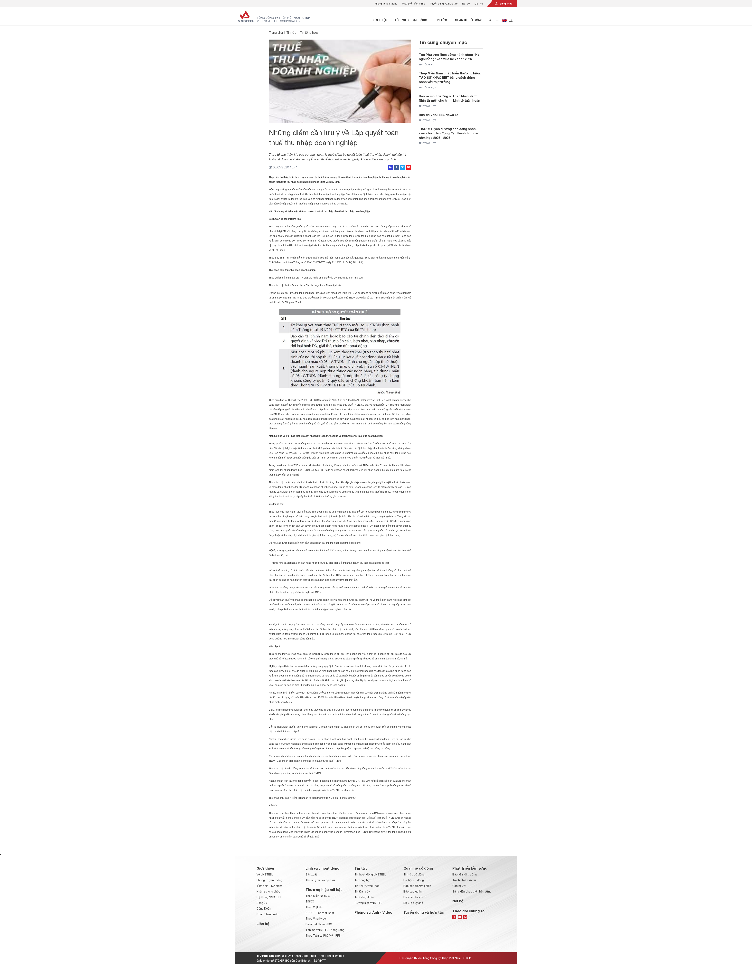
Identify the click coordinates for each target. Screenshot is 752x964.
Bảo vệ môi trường (464, 874)
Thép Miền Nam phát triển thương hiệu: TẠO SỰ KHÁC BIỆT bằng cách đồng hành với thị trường (450, 77)
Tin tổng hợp (309, 32)
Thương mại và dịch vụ (320, 880)
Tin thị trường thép (367, 885)
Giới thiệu (379, 20)
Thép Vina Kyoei (316, 918)
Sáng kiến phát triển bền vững (471, 891)
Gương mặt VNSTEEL (368, 902)
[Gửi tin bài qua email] (408, 167)
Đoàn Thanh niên (267, 914)
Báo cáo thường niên (417, 885)
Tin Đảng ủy (362, 891)
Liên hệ (479, 3)
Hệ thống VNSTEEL (269, 897)
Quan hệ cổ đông (468, 20)
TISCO (310, 901)
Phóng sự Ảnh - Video (373, 912)
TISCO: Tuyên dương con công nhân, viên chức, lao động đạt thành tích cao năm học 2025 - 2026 (449, 133)
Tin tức (441, 20)
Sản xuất (311, 874)
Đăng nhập (505, 3)
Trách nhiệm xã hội (464, 880)
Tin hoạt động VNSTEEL (370, 874)
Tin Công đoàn (364, 897)
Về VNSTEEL (265, 874)
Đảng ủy (262, 902)
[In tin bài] (390, 167)
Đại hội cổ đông (413, 880)
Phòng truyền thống (386, 3)
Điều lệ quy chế (413, 902)
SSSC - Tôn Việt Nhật (320, 912)
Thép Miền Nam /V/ (318, 895)
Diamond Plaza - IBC (319, 924)
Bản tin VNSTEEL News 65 (438, 115)
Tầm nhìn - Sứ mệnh (270, 885)
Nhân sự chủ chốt (268, 891)
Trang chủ (276, 32)
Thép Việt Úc (314, 907)
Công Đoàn (264, 908)
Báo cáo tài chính (414, 897)
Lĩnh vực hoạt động (411, 20)
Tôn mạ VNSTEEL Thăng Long (325, 929)
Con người (459, 885)
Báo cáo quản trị (414, 891)
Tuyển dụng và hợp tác (443, 3)
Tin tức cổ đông (414, 874)
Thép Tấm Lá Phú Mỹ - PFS (323, 935)
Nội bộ (466, 3)
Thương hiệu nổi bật (324, 889)
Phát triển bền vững (413, 3)
